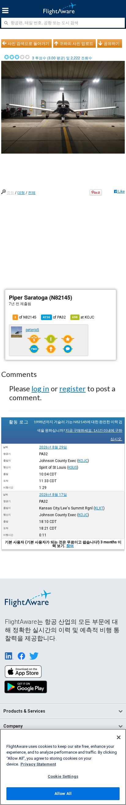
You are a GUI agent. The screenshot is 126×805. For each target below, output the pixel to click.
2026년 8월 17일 (53, 495)
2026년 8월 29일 (53, 447)
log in (40, 388)
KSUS (72, 467)
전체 (31, 193)
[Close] (118, 737)
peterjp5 (32, 330)
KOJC (83, 461)
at (83, 317)
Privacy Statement (38, 764)
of (54, 317)
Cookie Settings (63, 776)
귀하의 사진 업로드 (76, 43)
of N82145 (25, 317)
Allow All (63, 793)
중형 (10, 193)
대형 (21, 193)
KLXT (99, 508)
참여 (70, 546)
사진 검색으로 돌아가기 (28, 43)
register (72, 388)
